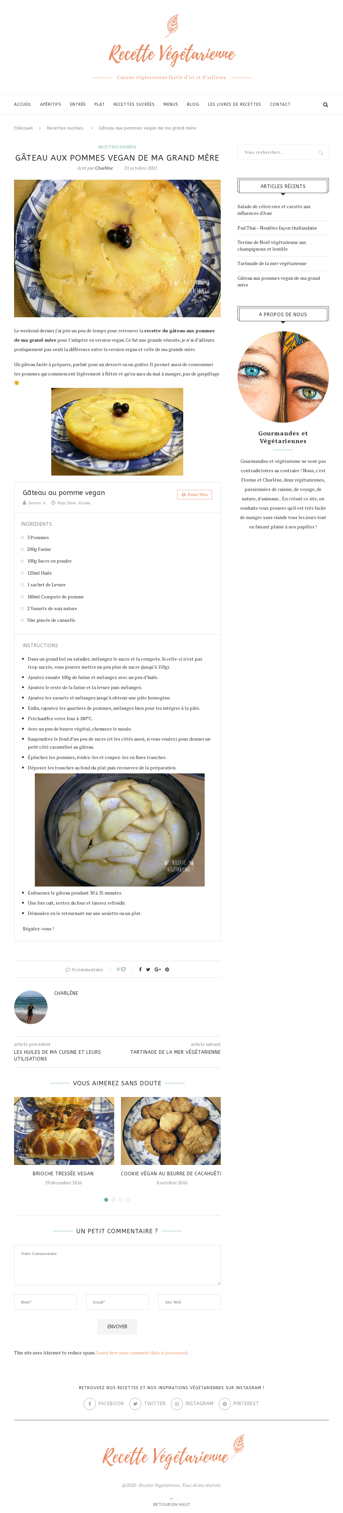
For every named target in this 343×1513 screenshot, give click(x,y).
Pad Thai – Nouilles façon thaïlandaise (277, 228)
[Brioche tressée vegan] (63, 1131)
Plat (99, 104)
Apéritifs (50, 104)
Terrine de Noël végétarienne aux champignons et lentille (271, 245)
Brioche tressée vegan (63, 1174)
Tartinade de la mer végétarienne (271, 263)
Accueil (22, 104)
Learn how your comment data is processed (141, 1352)
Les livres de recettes (234, 104)
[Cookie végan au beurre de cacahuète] (172, 1131)
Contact (280, 104)
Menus (170, 104)
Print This (197, 494)
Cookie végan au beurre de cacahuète (172, 1174)
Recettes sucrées (134, 104)
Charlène (104, 168)
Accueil (23, 128)
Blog (193, 104)
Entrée (78, 104)
